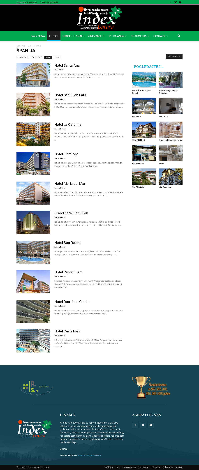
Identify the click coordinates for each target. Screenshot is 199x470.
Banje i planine (73, 36)
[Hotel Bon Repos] (33, 252)
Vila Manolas (138, 163)
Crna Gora (22, 57)
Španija (48, 57)
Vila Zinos (136, 116)
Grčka (32, 57)
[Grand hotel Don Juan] (33, 222)
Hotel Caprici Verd (68, 272)
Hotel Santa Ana (67, 65)
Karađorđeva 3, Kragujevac (26, 2)
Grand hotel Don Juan (71, 213)
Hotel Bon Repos (67, 243)
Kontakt (159, 36)
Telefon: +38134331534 (49, 2)
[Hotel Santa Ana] (33, 75)
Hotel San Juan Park (70, 95)
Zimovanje (95, 36)
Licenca (63, 448)
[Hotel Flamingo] (33, 163)
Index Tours (59, 70)
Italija (40, 57)
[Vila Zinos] (144, 106)
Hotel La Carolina (67, 125)
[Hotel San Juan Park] (33, 104)
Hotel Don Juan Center (72, 302)
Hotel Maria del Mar (69, 184)
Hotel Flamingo (66, 154)
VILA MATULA (138, 140)
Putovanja (116, 36)
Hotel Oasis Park (67, 331)
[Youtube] (180, 2)
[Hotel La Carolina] (33, 134)
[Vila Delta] (171, 106)
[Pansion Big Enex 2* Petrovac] (171, 80)
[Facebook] (171, 2)
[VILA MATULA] (144, 130)
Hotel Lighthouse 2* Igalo (170, 140)
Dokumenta (139, 36)
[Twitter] (175, 2)
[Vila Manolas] (144, 153)
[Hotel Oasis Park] (33, 340)
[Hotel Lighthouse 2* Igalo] (171, 130)
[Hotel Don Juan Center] (33, 311)
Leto (52, 36)
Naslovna (38, 36)
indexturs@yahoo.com (89, 455)
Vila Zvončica (165, 187)
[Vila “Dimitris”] (144, 176)
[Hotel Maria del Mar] (33, 193)
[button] (179, 36)
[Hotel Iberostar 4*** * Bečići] (144, 80)
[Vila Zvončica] (171, 176)
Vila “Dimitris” (138, 187)
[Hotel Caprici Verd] (33, 281)
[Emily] (171, 153)
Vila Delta (163, 116)
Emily (161, 163)
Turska (57, 57)
